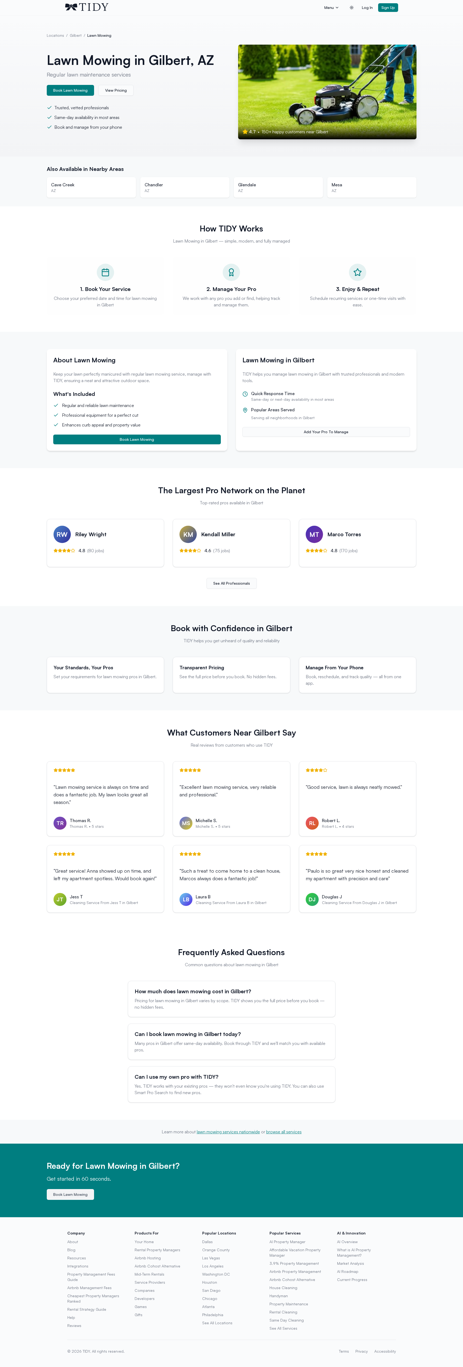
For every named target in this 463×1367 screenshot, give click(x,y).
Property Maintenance (288, 1304)
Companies (145, 1290)
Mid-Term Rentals (149, 1274)
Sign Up (388, 7)
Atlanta (208, 1306)
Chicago (209, 1298)
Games (141, 1306)
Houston (209, 1282)
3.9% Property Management (294, 1263)
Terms (344, 1351)
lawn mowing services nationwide (228, 1131)
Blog (71, 1249)
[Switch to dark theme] (352, 7)
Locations (55, 35)
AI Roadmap (347, 1271)
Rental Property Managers (157, 1249)
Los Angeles (213, 1266)
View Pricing (116, 90)
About (72, 1241)
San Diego (211, 1290)
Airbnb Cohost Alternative (157, 1266)
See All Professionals (231, 583)
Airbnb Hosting (148, 1258)
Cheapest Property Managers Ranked (93, 1298)
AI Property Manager (287, 1241)
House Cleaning (283, 1287)
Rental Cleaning (283, 1312)
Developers (145, 1298)
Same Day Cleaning (286, 1320)
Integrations (77, 1266)
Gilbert (76, 35)
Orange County (216, 1249)
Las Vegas (211, 1258)
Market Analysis (350, 1263)
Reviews (74, 1325)
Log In (367, 7)
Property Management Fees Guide (91, 1277)
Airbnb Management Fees (89, 1287)
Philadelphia (212, 1314)
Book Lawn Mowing (70, 90)
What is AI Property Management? (354, 1252)
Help (71, 1317)
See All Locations (217, 1322)
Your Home (144, 1241)
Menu (329, 7)
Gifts (138, 1314)
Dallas (207, 1241)
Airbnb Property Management (295, 1271)
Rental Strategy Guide (86, 1309)
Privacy (361, 1351)
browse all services (284, 1131)
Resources (76, 1258)
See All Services (283, 1328)
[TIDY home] (193, 7)
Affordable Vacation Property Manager (295, 1252)
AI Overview (347, 1241)
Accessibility (385, 1351)
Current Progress (352, 1279)
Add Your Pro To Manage (326, 431)
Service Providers (150, 1282)
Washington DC (216, 1274)
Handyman (278, 1295)
